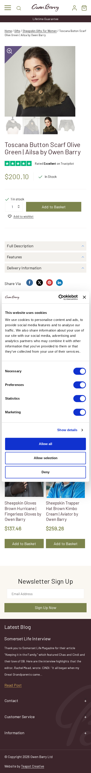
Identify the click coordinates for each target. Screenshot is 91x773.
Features (14, 256)
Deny (45, 472)
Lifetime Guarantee (46, 19)
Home (8, 31)
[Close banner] (84, 297)
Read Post (13, 685)
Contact (11, 700)
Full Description (20, 245)
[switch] (79, 384)
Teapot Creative (32, 766)
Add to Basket (54, 206)
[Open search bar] (19, 8)
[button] (7, 8)
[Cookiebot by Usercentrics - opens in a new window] (59, 297)
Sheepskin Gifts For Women (40, 31)
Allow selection (45, 458)
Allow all (45, 444)
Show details (67, 430)
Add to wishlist (23, 216)
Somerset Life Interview (27, 638)
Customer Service (19, 716)
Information (14, 732)
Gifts (17, 31)
